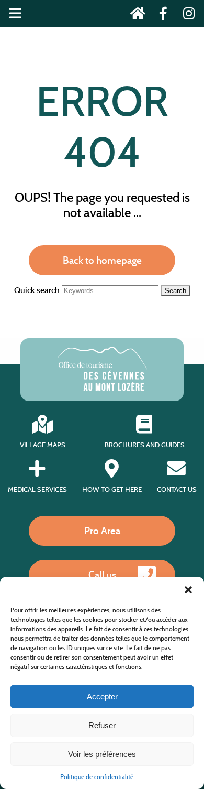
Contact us (177, 489)
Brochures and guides (145, 445)
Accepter (102, 696)
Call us (102, 574)
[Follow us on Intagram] (185, 15)
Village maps (42, 445)
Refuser (102, 725)
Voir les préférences (102, 754)
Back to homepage (102, 260)
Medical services (37, 489)
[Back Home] (134, 15)
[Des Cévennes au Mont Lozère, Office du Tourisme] (102, 388)
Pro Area (102, 530)
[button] (188, 590)
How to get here (112, 489)
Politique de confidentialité (96, 777)
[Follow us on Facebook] (160, 15)
